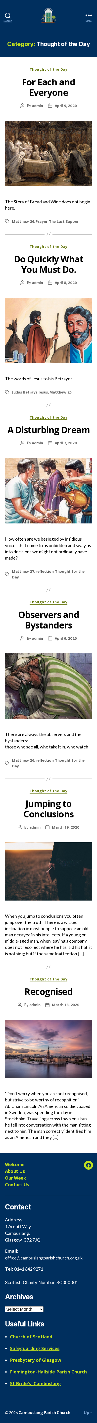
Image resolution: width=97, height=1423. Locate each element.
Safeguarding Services (34, 1348)
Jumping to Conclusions (48, 808)
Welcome (15, 1164)
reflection (44, 571)
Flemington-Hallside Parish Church (48, 1372)
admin (37, 105)
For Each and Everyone (48, 87)
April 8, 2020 (66, 282)
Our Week (15, 1178)
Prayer (42, 221)
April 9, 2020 (66, 105)
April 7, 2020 (66, 442)
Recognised (48, 991)
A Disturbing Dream (48, 430)
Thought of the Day (48, 69)
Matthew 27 (23, 571)
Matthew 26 (23, 221)
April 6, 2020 (66, 638)
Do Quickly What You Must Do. (48, 264)
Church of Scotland (31, 1337)
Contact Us (17, 1185)
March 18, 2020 (65, 1004)
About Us (15, 1171)
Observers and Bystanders (48, 620)
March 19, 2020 (65, 827)
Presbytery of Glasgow (35, 1360)
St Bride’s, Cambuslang (35, 1383)
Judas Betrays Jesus (30, 392)
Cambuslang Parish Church (44, 1412)
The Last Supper (64, 221)
